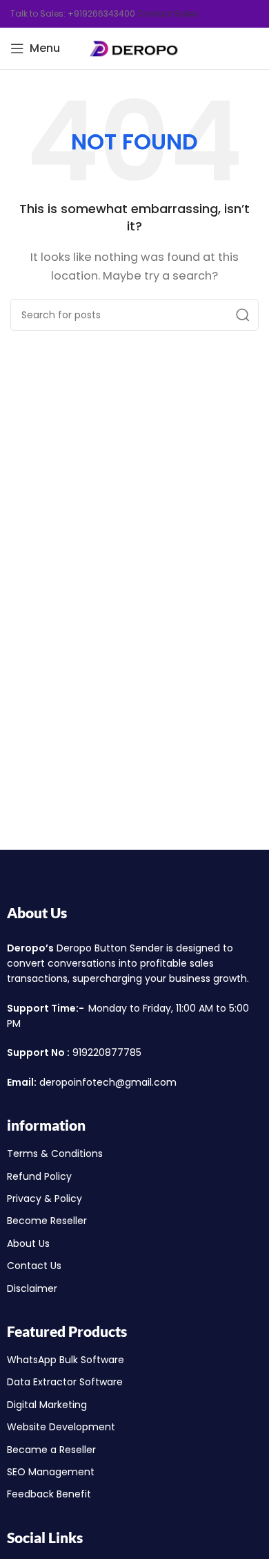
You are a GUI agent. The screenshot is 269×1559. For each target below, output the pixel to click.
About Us (37, 912)
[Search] (243, 315)
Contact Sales (167, 13)
